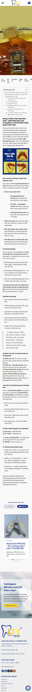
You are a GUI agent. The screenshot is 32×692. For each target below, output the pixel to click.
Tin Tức (3, 686)
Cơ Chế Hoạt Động (12, 102)
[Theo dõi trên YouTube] (14, 671)
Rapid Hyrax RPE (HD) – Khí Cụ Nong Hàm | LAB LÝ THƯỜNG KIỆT (15, 546)
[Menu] (2, 3)
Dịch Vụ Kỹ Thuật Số (6, 683)
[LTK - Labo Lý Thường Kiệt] (16, 3)
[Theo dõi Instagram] (5, 671)
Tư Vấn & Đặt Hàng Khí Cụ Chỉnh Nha (17, 112)
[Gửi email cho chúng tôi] (11, 671)
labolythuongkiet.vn (17, 442)
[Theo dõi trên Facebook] (2, 671)
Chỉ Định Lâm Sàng (12, 103)
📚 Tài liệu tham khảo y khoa (15, 114)
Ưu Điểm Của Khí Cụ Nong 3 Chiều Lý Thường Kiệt (17, 106)
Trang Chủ (4, 679)
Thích (10, 506)
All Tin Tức (8, 81)
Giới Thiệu (4, 688)
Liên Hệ (3, 690)
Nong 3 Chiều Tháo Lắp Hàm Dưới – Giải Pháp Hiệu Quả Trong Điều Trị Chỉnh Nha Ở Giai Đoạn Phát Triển (16, 94)
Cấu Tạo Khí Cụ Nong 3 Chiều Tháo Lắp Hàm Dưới (17, 99)
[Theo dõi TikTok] (8, 671)
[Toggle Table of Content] (25, 90)
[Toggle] (30, 682)
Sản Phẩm (4, 681)
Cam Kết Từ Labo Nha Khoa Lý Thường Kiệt (15, 110)
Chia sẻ (23, 506)
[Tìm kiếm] (29, 3)
